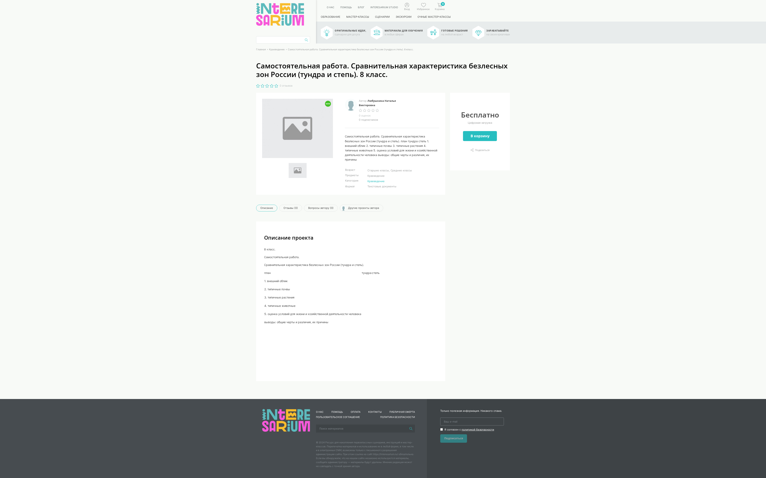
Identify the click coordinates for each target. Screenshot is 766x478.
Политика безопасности (397, 417)
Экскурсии (404, 16)
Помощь (346, 7)
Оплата (355, 411)
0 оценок (365, 115)
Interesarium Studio (384, 7)
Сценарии (382, 16)
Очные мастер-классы (434, 16)
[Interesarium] (286, 420)
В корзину (480, 135)
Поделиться (482, 150)
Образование (330, 16)
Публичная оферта (402, 411)
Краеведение (376, 181)
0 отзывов (286, 85)
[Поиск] (411, 429)
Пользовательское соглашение (338, 417)
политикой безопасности (478, 429)
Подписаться (453, 438)
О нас (330, 7)
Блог (361, 7)
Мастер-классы (357, 16)
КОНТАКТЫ (375, 411)
